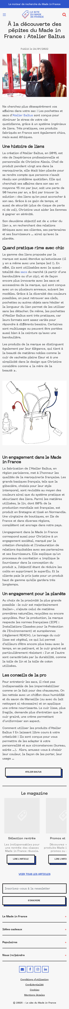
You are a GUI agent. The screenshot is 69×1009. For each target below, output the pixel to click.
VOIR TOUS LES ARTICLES (34, 874)
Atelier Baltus (23, 115)
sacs (24, 272)
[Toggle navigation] (64, 14)
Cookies (34, 989)
